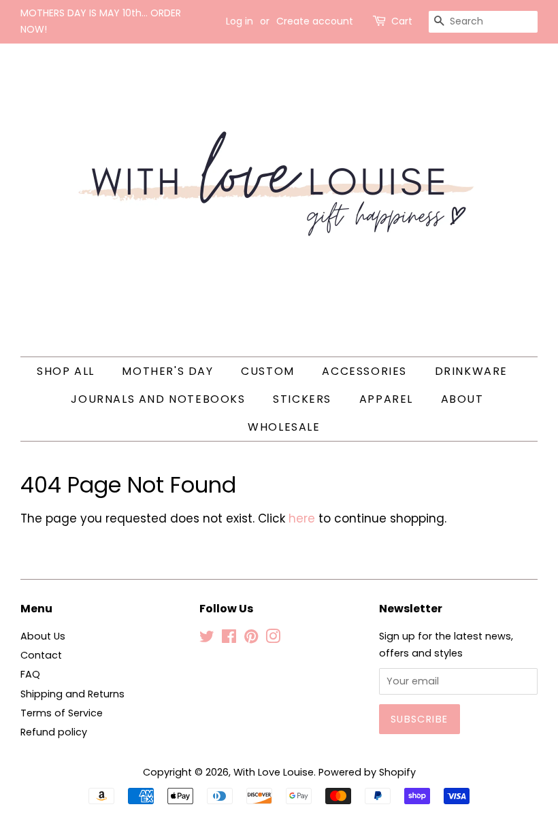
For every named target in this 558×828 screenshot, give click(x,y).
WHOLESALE (284, 427)
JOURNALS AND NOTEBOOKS (158, 399)
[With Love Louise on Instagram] (272, 639)
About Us (42, 636)
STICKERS (302, 399)
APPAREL (386, 399)
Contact (41, 655)
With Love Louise (273, 772)
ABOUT (462, 399)
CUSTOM (268, 371)
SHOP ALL (66, 371)
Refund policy (53, 732)
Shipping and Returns (72, 694)
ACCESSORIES (364, 371)
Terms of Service (61, 713)
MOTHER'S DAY (167, 371)
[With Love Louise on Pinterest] (251, 639)
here (302, 518)
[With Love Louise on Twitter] (206, 639)
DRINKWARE (471, 371)
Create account (314, 21)
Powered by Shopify (367, 772)
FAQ (30, 674)
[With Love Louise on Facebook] (229, 639)
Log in (239, 21)
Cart (401, 21)
